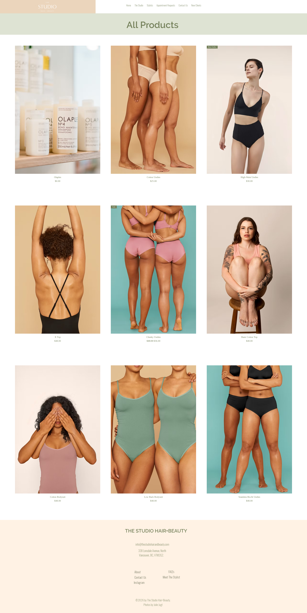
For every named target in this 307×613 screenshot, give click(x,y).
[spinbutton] (57, 186)
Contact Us (140, 577)
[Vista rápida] (57, 110)
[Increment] (98, 186)
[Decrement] (16, 186)
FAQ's (171, 571)
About (138, 572)
